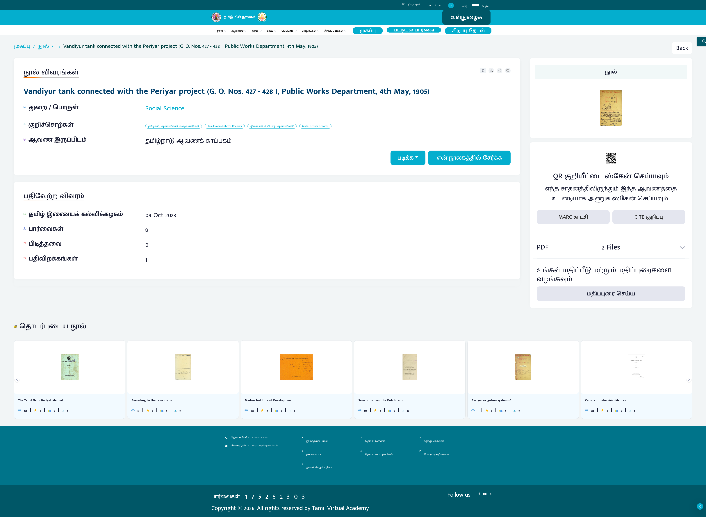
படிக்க (405, 158)
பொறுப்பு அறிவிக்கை (436, 454)
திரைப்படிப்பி (414, 4)
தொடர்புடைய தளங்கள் (379, 454)
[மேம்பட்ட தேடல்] (701, 41)
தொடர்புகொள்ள (375, 441)
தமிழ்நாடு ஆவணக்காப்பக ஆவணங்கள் (173, 126)
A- (430, 5)
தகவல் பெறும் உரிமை (319, 467)
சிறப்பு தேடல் (468, 30)
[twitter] (492, 494)
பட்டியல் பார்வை (414, 30)
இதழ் (255, 30)
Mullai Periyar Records (315, 126)
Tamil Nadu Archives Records (225, 126)
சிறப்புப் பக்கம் (333, 30)
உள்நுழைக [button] (466, 17)
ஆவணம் (237, 30)
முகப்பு (368, 30)
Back (682, 48)
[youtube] (486, 494)
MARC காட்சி (573, 217)
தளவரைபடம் (314, 454)
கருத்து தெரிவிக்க (434, 441)
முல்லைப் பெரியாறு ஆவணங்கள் (272, 126)
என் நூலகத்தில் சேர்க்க (469, 158)
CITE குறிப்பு (648, 217)
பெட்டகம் (287, 30)
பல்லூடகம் (309, 30)
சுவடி (270, 30)
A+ (440, 5)
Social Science (164, 108)
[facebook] (481, 494)
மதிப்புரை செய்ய (611, 294)
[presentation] (17, 380)
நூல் (220, 30)
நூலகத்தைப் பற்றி (317, 441)
